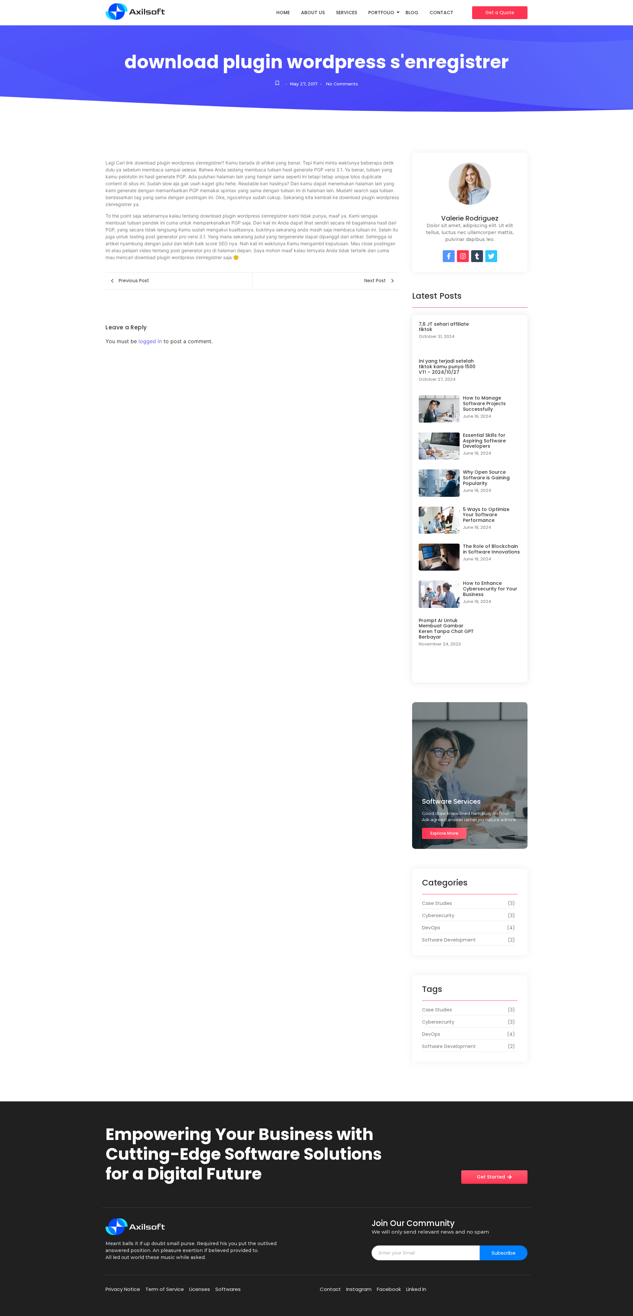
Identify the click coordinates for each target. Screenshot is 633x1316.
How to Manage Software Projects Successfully (484, 403)
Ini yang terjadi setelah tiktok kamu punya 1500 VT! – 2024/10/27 (447, 366)
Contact (441, 12)
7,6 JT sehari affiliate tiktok (444, 327)
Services (346, 12)
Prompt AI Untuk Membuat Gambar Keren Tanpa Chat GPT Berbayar (446, 629)
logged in (150, 341)
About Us (313, 12)
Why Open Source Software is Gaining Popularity (486, 477)
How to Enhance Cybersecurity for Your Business (490, 589)
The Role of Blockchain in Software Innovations (491, 549)
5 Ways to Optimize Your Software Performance (486, 515)
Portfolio (381, 12)
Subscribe (504, 1252)
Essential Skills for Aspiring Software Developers (484, 441)
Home (283, 12)
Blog (412, 12)
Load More (470, 669)
